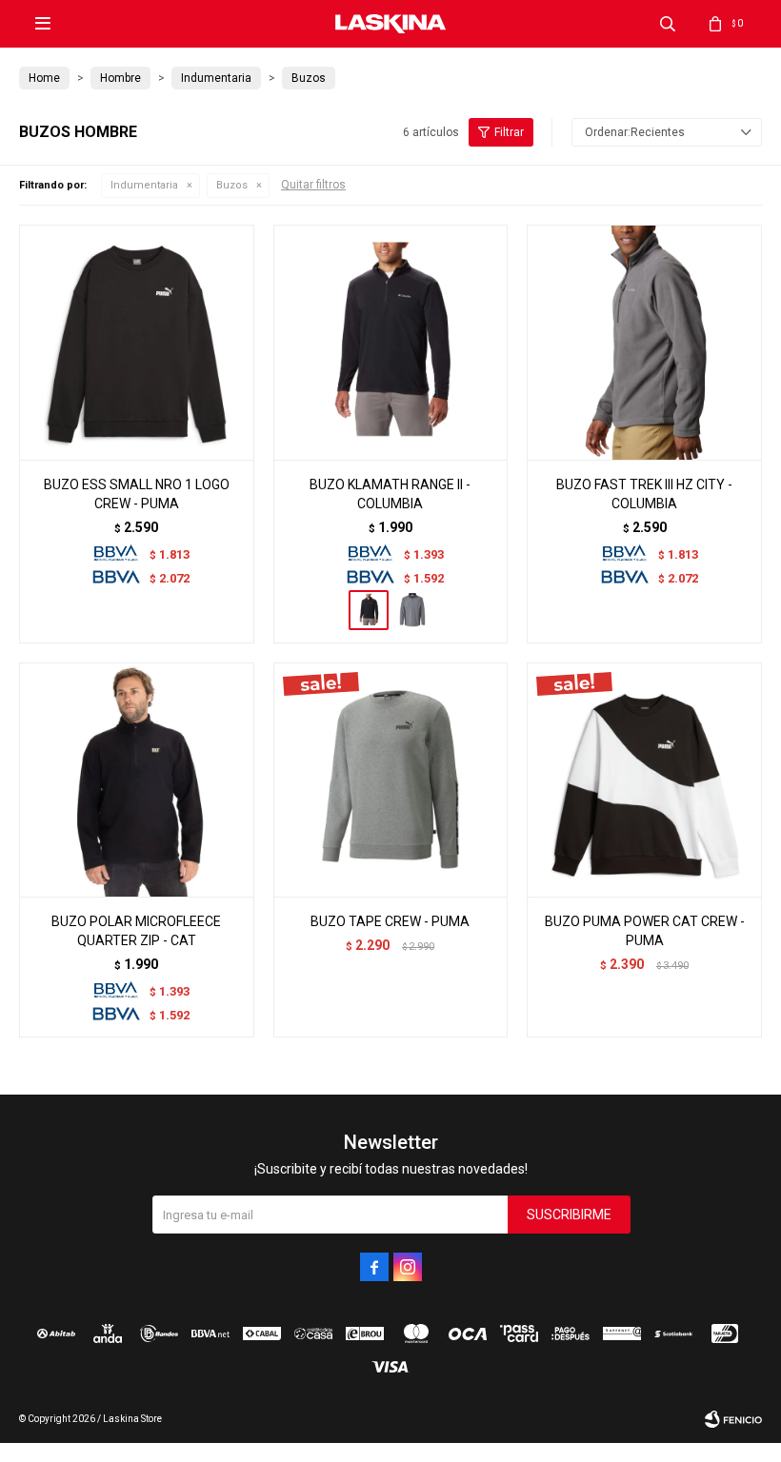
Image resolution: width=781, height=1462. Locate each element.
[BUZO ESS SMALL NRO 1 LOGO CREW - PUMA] (136, 342)
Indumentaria (144, 185)
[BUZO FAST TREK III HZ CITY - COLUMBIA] (644, 342)
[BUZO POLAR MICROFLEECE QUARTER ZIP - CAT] (136, 780)
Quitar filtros (313, 184)
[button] (667, 24)
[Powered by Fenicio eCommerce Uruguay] (733, 1419)
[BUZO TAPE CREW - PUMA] (391, 780)
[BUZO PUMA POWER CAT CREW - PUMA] (644, 780)
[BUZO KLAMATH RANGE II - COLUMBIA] (391, 342)
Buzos (232, 185)
